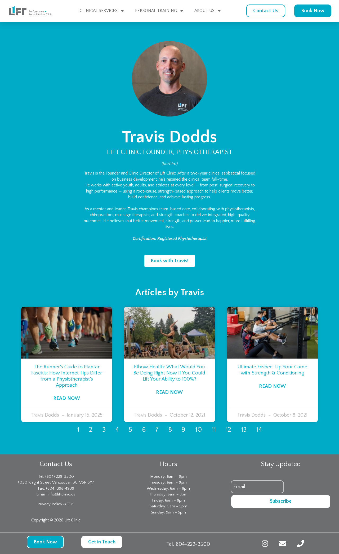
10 (198, 430)
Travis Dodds (169, 137)
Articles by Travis (169, 292)
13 (244, 430)
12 (228, 430)
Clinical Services (99, 10)
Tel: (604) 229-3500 (56, 476)
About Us (204, 10)
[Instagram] (265, 543)
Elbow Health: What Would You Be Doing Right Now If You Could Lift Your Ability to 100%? (169, 373)
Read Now (66, 398)
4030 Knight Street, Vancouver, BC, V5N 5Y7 (55, 482)
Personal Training (156, 10)
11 (214, 430)
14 (259, 430)
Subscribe (281, 501)
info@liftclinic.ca (61, 494)
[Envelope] (282, 543)
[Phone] (300, 543)
